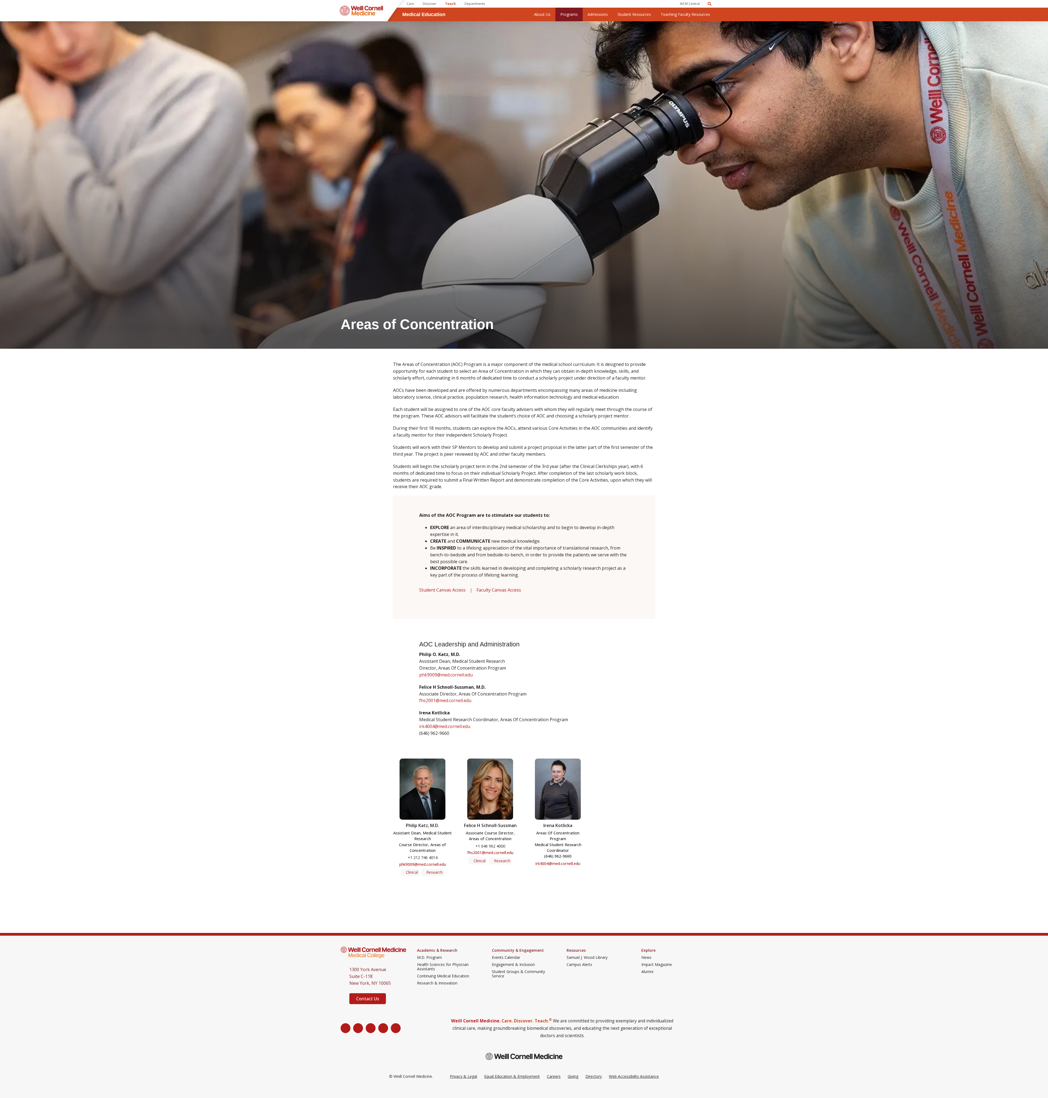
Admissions (598, 14)
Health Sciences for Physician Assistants (443, 966)
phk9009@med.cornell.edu (446, 675)
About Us (542, 14)
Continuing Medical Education (443, 976)
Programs (569, 14)
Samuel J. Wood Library (587, 957)
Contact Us (367, 999)
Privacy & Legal (463, 1076)
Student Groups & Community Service (518, 973)
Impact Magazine (656, 964)
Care (410, 3)
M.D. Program (429, 957)
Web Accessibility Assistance (634, 1076)
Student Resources (634, 14)
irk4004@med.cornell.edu (444, 726)
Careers (554, 1076)
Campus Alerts (579, 964)
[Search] (709, 4)
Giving (573, 1076)
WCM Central (690, 3)
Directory (593, 1076)
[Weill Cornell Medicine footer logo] (524, 1056)
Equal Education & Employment (512, 1076)
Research (434, 872)
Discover (429, 3)
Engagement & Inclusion (513, 964)
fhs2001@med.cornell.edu (445, 700)
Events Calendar (506, 957)
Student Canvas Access (442, 590)
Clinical (412, 872)
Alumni (647, 971)
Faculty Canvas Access (499, 590)
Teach (450, 3)
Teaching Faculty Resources (685, 14)
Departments (475, 3)
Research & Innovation (437, 983)
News (646, 957)
